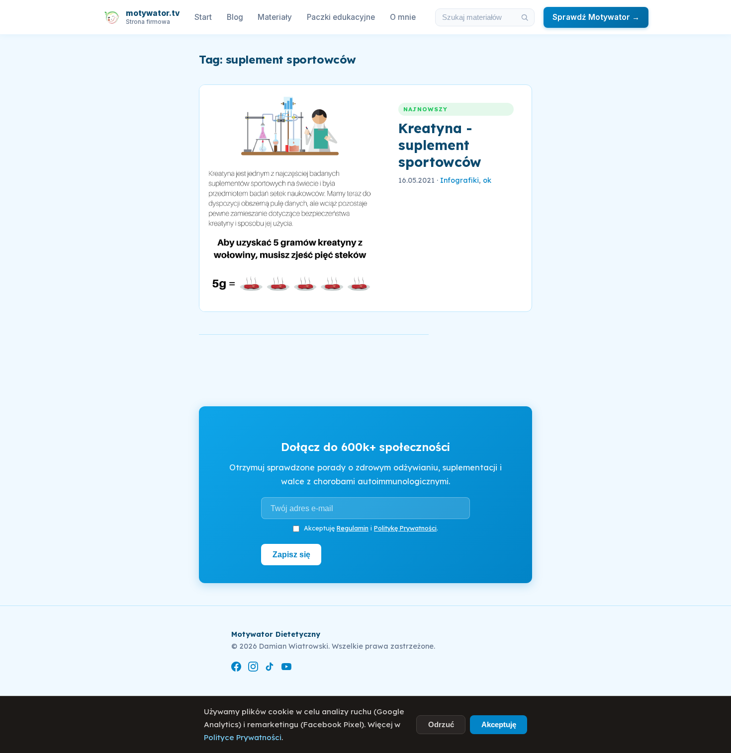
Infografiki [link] (459, 180)
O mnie (403, 17)
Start (203, 17)
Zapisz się (291, 554)
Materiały (275, 17)
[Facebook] (236, 668)
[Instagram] (253, 668)
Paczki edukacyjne (341, 17)
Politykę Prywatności (405, 528)
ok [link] (487, 180)
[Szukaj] (524, 17)
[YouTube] (286, 668)
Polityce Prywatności (242, 737)
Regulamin (352, 528)
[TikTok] (269, 668)
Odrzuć (441, 724)
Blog (235, 17)
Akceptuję (498, 724)
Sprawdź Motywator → (596, 17)
